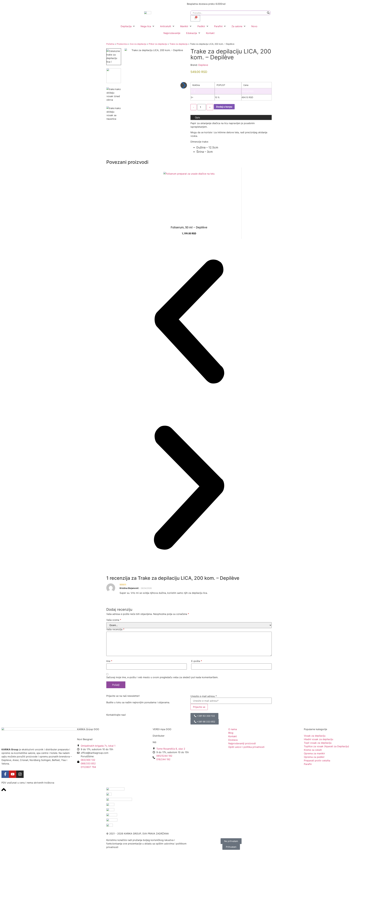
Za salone (237, 26)
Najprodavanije (171, 33)
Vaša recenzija (115, 629)
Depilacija (126, 26)
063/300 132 (88, 759)
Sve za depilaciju (138, 44)
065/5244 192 (164, 755)
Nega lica (146, 26)
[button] (183, 85)
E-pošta (196, 661)
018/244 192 (163, 759)
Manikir (184, 26)
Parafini (218, 26)
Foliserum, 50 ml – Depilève (189, 227)
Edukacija (191, 33)
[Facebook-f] (5, 774)
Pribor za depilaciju (158, 44)
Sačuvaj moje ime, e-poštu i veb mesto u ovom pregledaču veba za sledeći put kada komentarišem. (162, 677)
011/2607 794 (88, 767)
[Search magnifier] (268, 13)
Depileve (203, 64)
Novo (254, 26)
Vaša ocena (113, 620)
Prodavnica (122, 44)
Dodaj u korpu (224, 106)
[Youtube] (12, 774)
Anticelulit (165, 26)
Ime (109, 661)
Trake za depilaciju (179, 44)
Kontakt (210, 33)
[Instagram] (20, 774)
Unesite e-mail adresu (203, 696)
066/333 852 (88, 763)
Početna (110, 44)
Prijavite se (199, 706)
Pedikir (201, 26)
